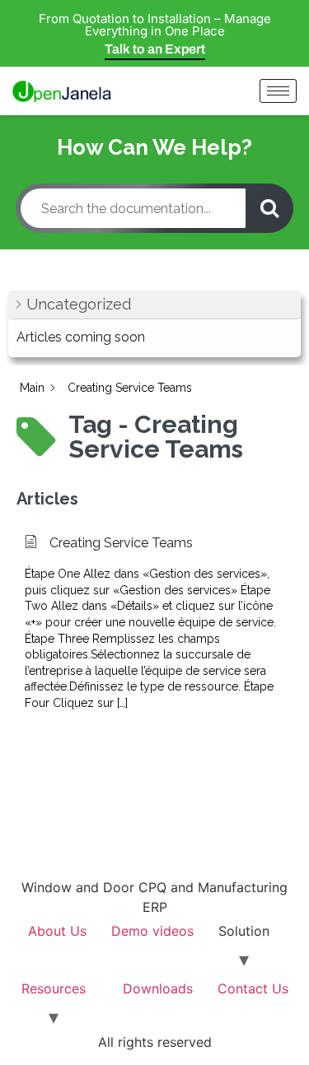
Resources (53, 988)
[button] (154, 305)
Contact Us (253, 988)
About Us (57, 931)
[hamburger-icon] (278, 91)
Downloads (158, 988)
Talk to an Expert (155, 49)
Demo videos (152, 931)
